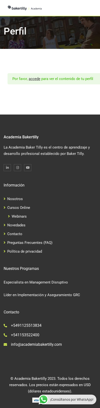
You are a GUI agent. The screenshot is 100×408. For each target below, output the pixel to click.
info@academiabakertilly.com (36, 344)
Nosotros (15, 199)
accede (34, 79)
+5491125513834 (26, 325)
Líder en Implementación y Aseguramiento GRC (42, 295)
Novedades (16, 225)
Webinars (19, 216)
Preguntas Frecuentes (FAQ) (29, 242)
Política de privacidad (24, 251)
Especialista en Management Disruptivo (36, 282)
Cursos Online (18, 207)
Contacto (14, 234)
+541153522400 (25, 335)
